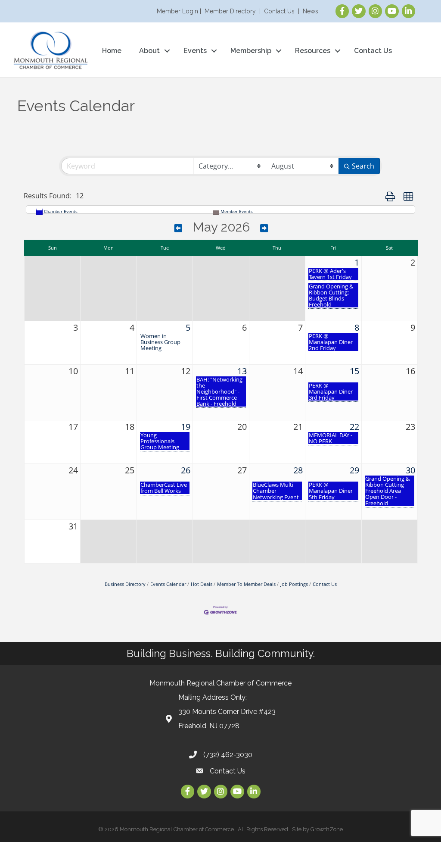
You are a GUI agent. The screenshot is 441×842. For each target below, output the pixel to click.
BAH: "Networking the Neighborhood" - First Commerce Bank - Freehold (219, 391)
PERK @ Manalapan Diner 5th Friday (331, 491)
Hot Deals (201, 584)
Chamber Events (61, 211)
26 (185, 470)
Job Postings (294, 584)
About (149, 51)
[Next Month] (264, 228)
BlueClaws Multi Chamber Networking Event (276, 491)
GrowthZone (327, 829)
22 (354, 426)
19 (185, 426)
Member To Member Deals (246, 584)
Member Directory (230, 11)
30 (410, 470)
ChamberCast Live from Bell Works (163, 488)
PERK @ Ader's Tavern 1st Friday (330, 274)
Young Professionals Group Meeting (159, 441)
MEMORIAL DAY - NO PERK (330, 438)
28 (298, 470)
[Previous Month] (178, 228)
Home (111, 51)
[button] (390, 196)
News (310, 11)
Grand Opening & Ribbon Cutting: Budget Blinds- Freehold (331, 295)
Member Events (236, 211)
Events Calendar (168, 584)
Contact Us (279, 11)
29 (354, 470)
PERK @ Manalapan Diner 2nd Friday (331, 342)
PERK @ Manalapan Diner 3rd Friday (331, 391)
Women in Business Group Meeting (160, 342)
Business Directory (125, 584)
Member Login (177, 11)
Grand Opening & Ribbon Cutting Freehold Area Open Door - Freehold (387, 491)
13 (242, 371)
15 (354, 371)
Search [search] (363, 166)
